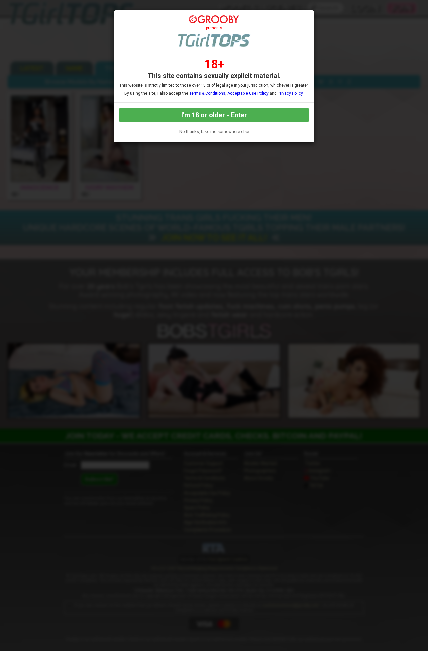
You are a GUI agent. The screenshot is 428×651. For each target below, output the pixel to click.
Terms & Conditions (207, 93)
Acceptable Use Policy (248, 93)
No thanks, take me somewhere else (214, 131)
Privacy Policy (290, 93)
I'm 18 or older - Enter (214, 115)
